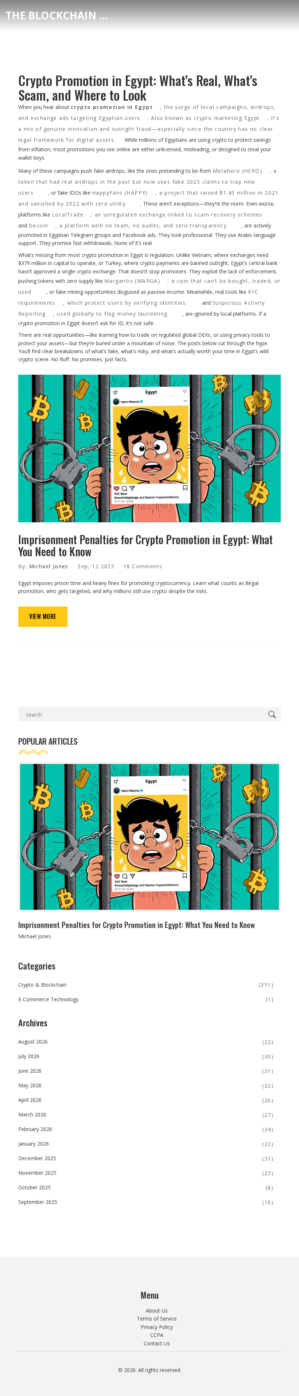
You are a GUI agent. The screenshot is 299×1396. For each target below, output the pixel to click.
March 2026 (145, 1114)
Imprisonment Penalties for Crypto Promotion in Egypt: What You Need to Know (145, 545)
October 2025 (145, 1187)
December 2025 (145, 1158)
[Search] (273, 714)
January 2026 (145, 1143)
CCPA (156, 1334)
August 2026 (145, 1041)
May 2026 (145, 1085)
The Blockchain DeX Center (60, 15)
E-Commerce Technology (145, 999)
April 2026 (145, 1099)
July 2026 (145, 1056)
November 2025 (145, 1172)
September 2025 (145, 1201)
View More (43, 616)
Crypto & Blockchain (145, 984)
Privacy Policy (157, 1326)
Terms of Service (157, 1318)
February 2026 (145, 1129)
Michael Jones (49, 566)
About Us (157, 1310)
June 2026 (145, 1070)
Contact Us (157, 1343)
